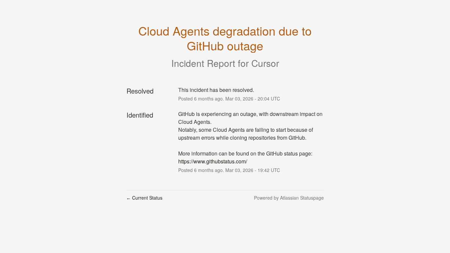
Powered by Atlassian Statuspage (289, 197)
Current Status (144, 197)
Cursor (265, 63)
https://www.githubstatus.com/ (212, 161)
